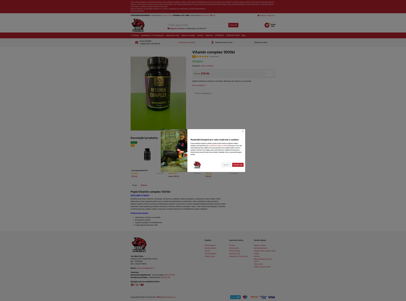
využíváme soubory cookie (218, 146)
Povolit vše (238, 165)
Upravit (226, 165)
